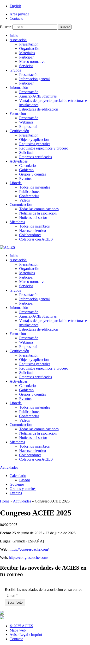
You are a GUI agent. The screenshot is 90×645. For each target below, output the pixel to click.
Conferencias (29, 196)
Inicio (14, 35)
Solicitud (26, 152)
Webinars (26, 122)
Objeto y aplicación (34, 139)
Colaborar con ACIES (36, 239)
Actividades (19, 161)
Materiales (27, 53)
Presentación (28, 44)
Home (4, 501)
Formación (18, 113)
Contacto (16, 18)
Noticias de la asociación (38, 213)
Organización (29, 48)
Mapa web (18, 630)
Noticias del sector (33, 217)
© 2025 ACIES (21, 626)
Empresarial (28, 126)
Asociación (18, 40)
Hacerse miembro (32, 230)
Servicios (26, 66)
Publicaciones (29, 191)
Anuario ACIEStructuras (38, 96)
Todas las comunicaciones (39, 209)
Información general (34, 79)
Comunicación (21, 204)
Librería (16, 183)
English (15, 6)
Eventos (25, 178)
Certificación (19, 131)
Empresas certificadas (35, 157)
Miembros (17, 222)
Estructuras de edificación (38, 109)
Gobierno (26, 170)
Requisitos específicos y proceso (43, 148)
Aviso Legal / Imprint (26, 634)
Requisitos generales (34, 144)
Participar (26, 57)
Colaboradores (30, 235)
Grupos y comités (32, 174)
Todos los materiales (34, 187)
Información (19, 87)
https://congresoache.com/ (29, 549)
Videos (24, 200)
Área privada (19, 14)
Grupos (15, 70)
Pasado (24, 480)
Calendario (27, 165)
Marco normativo (32, 61)
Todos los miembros (34, 226)
